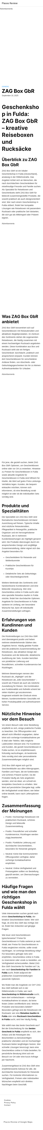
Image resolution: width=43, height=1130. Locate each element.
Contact (7, 1105)
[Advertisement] (21, 45)
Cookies (7, 1100)
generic (5, 86)
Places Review (10, 3)
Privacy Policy (10, 1103)
